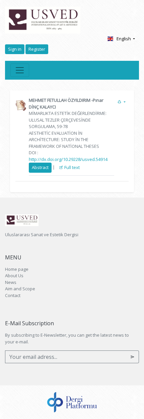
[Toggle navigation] (19, 70)
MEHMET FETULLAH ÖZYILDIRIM (59, 100)
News (10, 282)
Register (36, 49)
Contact (12, 295)
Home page (16, 269)
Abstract (40, 167)
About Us (14, 276)
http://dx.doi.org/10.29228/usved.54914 (68, 159)
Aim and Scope (20, 289)
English (124, 39)
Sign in (14, 49)
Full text (71, 167)
